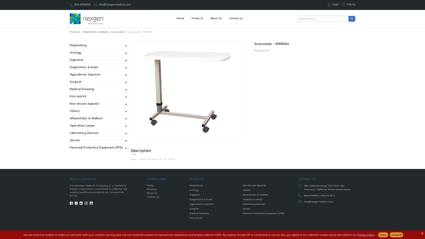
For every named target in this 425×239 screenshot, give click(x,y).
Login (335, 4)
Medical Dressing (199, 213)
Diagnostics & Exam (201, 199)
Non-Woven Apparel (254, 185)
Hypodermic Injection (202, 203)
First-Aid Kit (196, 217)
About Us (216, 18)
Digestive (195, 194)
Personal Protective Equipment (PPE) (264, 213)
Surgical (194, 208)
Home (180, 18)
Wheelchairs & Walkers (95, 31)
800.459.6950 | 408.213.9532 (319, 195)
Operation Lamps (253, 199)
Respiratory (196, 185)
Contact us (236, 18)
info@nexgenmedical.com (115, 4)
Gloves (246, 208)
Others (247, 190)
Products (197, 18)
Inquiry (351, 4)
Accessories (117, 31)
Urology (194, 190)
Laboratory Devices (254, 203)
